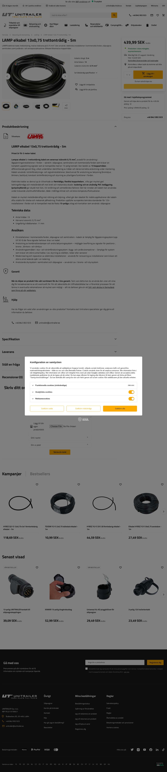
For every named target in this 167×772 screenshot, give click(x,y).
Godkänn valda (47, 408)
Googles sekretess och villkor (102, 373)
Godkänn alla (120, 408)
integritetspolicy (39, 373)
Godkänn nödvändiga (83, 408)
